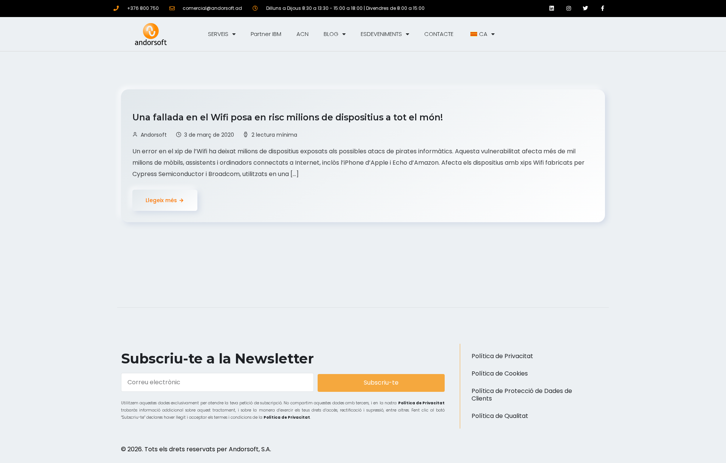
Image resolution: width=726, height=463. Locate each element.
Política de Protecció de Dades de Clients (522, 395)
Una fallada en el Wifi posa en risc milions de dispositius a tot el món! (288, 117)
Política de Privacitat (421, 403)
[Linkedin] (551, 8)
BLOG (331, 34)
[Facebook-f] (602, 8)
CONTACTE (438, 34)
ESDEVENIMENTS (381, 34)
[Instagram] (568, 8)
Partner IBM (266, 34)
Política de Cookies (500, 373)
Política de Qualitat (500, 416)
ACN (302, 34)
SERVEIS (218, 34)
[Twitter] (585, 8)
